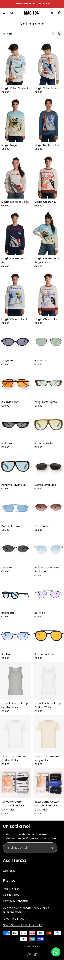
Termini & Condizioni (15, 901)
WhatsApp (9, 871)
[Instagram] (29, 954)
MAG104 (36, 946)
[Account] (52, 13)
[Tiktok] (35, 954)
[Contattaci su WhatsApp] (55, 951)
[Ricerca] (12, 13)
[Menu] (4, 13)
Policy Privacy (11, 889)
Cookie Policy (11, 895)
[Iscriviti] (52, 847)
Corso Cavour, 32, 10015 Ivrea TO (22, 925)
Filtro (10, 33)
